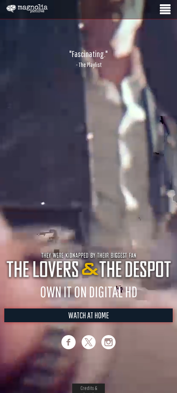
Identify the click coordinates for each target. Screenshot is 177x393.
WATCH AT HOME (88, 315)
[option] (88, 58)
